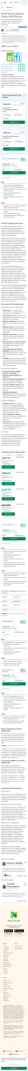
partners (12, 42)
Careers (5, 951)
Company (5, 946)
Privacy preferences (6, 993)
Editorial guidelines (6, 959)
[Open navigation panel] (2, 2)
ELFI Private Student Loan (9, 64)
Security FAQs (19, 948)
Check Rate (13, 122)
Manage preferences (14, 1064)
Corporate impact (8, 953)
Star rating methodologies (7, 963)
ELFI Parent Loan (6, 68)
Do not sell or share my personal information (7, 998)
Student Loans (9, 7)
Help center (18, 946)
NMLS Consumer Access (8, 1022)
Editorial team (7, 966)
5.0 (23, 103)
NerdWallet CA (15, 1054)
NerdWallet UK (21, 1051)
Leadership (6, 948)
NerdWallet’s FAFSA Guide (15, 745)
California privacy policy (8, 989)
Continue (14, 1068)
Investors (5, 972)
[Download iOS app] (8, 930)
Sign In (16, 2)
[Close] (26, 1056)
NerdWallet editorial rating (17, 105)
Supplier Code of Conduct (7, 983)
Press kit (5, 970)
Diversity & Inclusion (6, 956)
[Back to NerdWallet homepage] (2, 7)
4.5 (23, 132)
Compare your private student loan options (13, 748)
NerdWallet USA (9, 1051)
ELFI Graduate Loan (7, 66)
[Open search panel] (11, 2)
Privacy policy (7, 986)
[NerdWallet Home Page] (5, 2)
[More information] (24, 105)
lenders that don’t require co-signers (12, 779)
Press (4, 968)
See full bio (21, 876)
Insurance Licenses (14, 1034)
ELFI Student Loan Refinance (6, 71)
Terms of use (6, 980)
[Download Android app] (19, 930)
